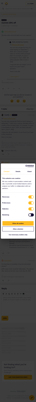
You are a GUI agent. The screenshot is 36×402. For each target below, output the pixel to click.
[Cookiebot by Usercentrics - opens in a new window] (25, 166)
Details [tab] (18, 171)
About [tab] (29, 171)
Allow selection (18, 229)
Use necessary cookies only (18, 234)
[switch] (31, 202)
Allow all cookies (18, 223)
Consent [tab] (6, 171)
